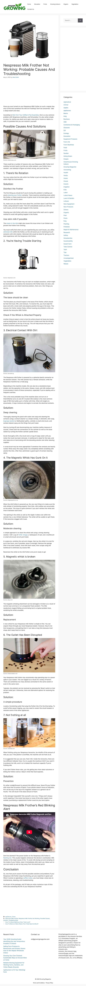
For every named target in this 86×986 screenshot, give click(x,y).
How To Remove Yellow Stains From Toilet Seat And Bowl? (21, 924)
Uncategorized (68, 258)
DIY (65, 130)
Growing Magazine (70, 167)
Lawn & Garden (69, 198)
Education (37, 4)
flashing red (7, 858)
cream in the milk (12, 223)
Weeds (66, 264)
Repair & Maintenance (71, 229)
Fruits (45, 4)
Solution (5, 920)
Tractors (66, 255)
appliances (8, 916)
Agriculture (67, 102)
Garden (66, 153)
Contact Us (30, 9)
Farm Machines (69, 145)
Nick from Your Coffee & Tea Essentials (25, 115)
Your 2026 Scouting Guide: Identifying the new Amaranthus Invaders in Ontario (14, 941)
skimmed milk (8, 232)
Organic (66, 4)
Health (66, 172)
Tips (65, 252)
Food (65, 147)
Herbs (66, 175)
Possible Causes (45, 918)
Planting (66, 224)
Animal (66, 105)
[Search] (80, 20)
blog (65, 116)
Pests (65, 218)
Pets (65, 221)
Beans (66, 113)
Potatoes (67, 227)
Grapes (66, 159)
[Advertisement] (29, 93)
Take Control (68, 247)
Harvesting (67, 170)
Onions (66, 209)
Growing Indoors (55, 4)
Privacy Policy (49, 982)
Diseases (67, 127)
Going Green (68, 156)
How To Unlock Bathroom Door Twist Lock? (17, 922)
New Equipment (69, 204)
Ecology (66, 133)
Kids (65, 190)
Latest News (68, 195)
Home (29, 4)
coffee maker (28, 878)
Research (67, 232)
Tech (65, 249)
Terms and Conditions (39, 982)
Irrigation (66, 187)
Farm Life (67, 142)
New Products (68, 207)
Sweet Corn (67, 244)
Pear (65, 215)
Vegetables (75, 4)
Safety (66, 235)
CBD (65, 122)
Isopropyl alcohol (9, 421)
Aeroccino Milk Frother (11, 918)
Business (67, 119)
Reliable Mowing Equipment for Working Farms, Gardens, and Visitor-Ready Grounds (13, 965)
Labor (66, 192)
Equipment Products (70, 139)
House (66, 181)
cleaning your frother (15, 195)
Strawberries (68, 238)
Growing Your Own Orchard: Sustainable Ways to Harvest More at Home (15, 958)
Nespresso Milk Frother (25, 918)
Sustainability (68, 241)
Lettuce (66, 201)
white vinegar (23, 535)
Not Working (36, 918)
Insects (66, 184)
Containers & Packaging (72, 125)
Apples (66, 108)
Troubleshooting (13, 920)
